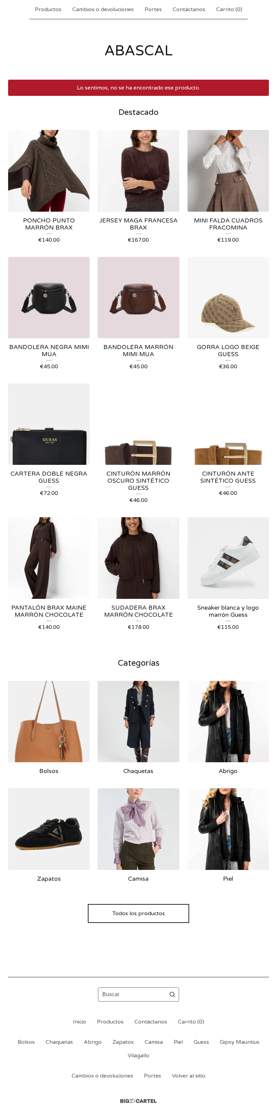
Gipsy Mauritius (239, 1042)
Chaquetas (59, 1042)
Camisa (154, 1042)
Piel (178, 1042)
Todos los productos (138, 913)
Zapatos (123, 1042)
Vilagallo (138, 1055)
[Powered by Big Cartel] (138, 1101)
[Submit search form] (172, 994)
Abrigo (93, 1042)
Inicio (79, 1021)
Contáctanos (189, 9)
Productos (48, 9)
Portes (153, 9)
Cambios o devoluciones (103, 9)
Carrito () (229, 9)
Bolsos (26, 1042)
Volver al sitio (188, 1075)
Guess (201, 1042)
